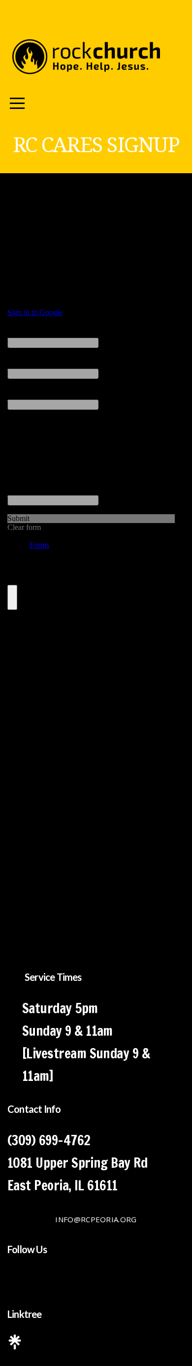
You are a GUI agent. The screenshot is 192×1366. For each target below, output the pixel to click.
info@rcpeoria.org (95, 1219)
